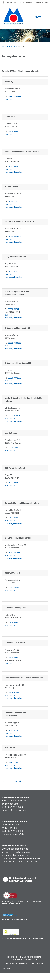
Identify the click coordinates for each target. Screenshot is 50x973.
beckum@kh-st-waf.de (14, 810)
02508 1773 (13, 448)
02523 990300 (14, 166)
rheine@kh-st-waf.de (13, 834)
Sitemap (7, 968)
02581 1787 (13, 762)
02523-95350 (13, 658)
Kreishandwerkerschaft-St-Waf (33, 2)
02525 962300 (14, 131)
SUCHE (9, 2)
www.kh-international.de (15, 855)
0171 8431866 (14, 553)
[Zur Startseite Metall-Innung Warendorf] (13, 17)
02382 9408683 (14, 343)
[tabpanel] (25, 35)
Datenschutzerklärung (29, 963)
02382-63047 (13, 309)
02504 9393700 (14, 693)
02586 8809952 (14, 236)
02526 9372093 (14, 378)
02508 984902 (14, 623)
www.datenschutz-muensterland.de (21, 858)
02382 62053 (13, 588)
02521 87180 (13, 730)
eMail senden (10, 99)
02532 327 (12, 271)
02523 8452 (13, 518)
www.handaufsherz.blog (15, 849)
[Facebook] (4, 2)
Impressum (8, 963)
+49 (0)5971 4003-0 (13, 807)
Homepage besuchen (13, 172)
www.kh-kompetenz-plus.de (17, 852)
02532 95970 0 (14, 416)
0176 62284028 (14, 483)
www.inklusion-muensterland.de (19, 861)
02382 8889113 (14, 96)
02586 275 (12, 201)
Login (14, 2)
